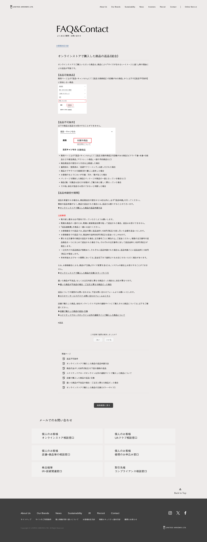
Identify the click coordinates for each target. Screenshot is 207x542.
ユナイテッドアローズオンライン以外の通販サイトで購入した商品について (92, 315)
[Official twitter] (178, 513)
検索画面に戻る (103, 405)
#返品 (60, 323)
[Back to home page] (21, 6)
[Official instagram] (170, 513)
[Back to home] (174, 527)
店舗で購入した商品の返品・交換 (74, 311)
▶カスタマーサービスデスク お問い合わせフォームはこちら (84, 296)
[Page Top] (180, 491)
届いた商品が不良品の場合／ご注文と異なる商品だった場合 (86, 284)
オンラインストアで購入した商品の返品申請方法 (81, 208)
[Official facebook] (185, 513)
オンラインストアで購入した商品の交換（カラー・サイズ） (84, 273)
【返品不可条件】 (141, 78)
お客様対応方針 (62, 46)
